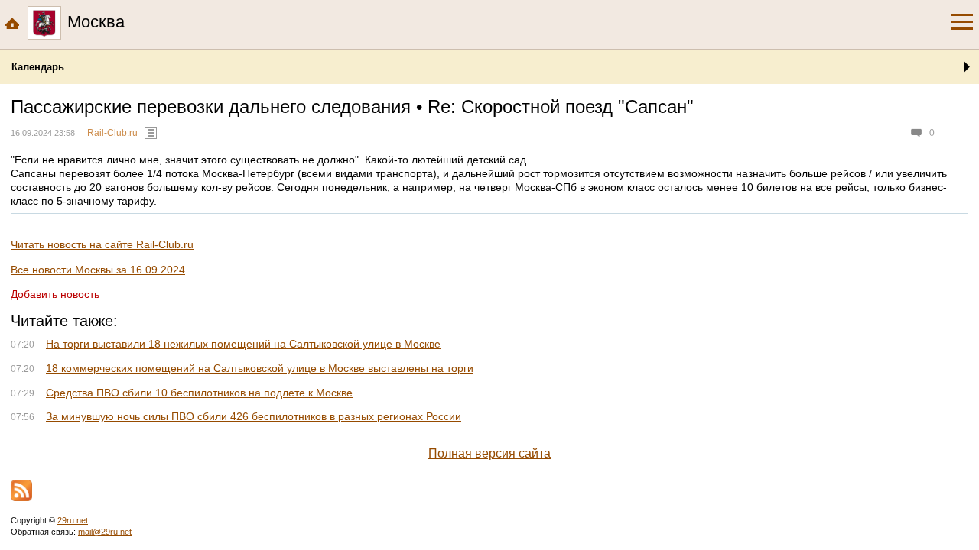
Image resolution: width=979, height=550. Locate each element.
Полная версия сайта (489, 453)
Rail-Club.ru (112, 133)
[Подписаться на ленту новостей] (21, 490)
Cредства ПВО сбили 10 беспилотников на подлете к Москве (199, 393)
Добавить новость (55, 294)
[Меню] (962, 22)
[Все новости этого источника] (151, 133)
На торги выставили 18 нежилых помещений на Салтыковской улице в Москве (243, 344)
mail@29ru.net (105, 531)
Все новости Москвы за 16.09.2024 (98, 270)
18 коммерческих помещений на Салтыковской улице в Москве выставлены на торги (259, 368)
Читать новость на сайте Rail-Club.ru (102, 244)
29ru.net (72, 520)
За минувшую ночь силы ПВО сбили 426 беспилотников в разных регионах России (253, 416)
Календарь (37, 67)
